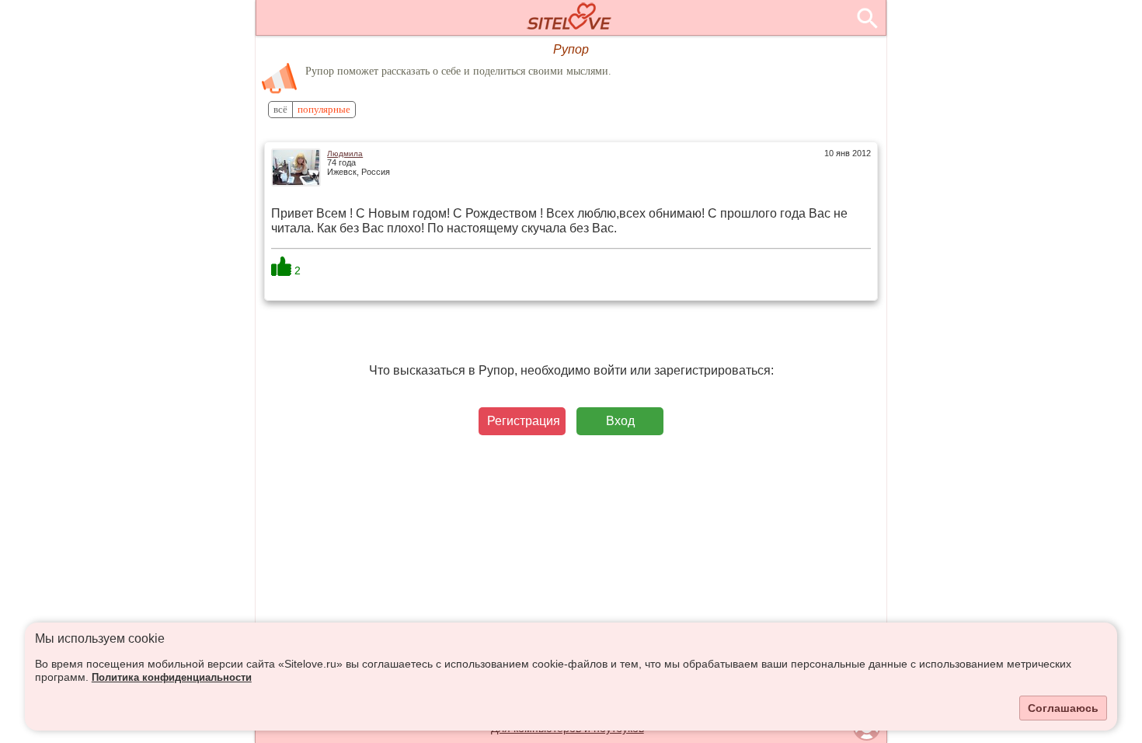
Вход (620, 420)
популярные (324, 109)
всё (280, 109)
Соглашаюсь (1063, 708)
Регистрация (523, 420)
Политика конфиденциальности (172, 677)
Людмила (345, 153)
